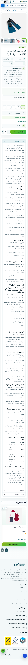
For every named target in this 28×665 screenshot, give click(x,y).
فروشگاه (22, 10)
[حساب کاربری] (13, 1)
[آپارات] (2, 654)
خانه (26, 10)
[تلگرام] (5, 654)
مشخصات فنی (20, 490)
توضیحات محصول (19, 141)
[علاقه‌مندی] (6, 508)
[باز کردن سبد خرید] (10, 1)
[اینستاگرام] (9, 654)
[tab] (5, 2)
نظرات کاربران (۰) (19, 494)
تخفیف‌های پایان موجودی (14, 10)
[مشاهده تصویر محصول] (14, 25)
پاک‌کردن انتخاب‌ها (21, 121)
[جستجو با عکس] (7, 5)
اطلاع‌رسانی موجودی (13, 544)
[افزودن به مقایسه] (2, 508)
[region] (14, 453)
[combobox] (17, 5)
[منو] (2, 1)
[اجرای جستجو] (3, 5)
